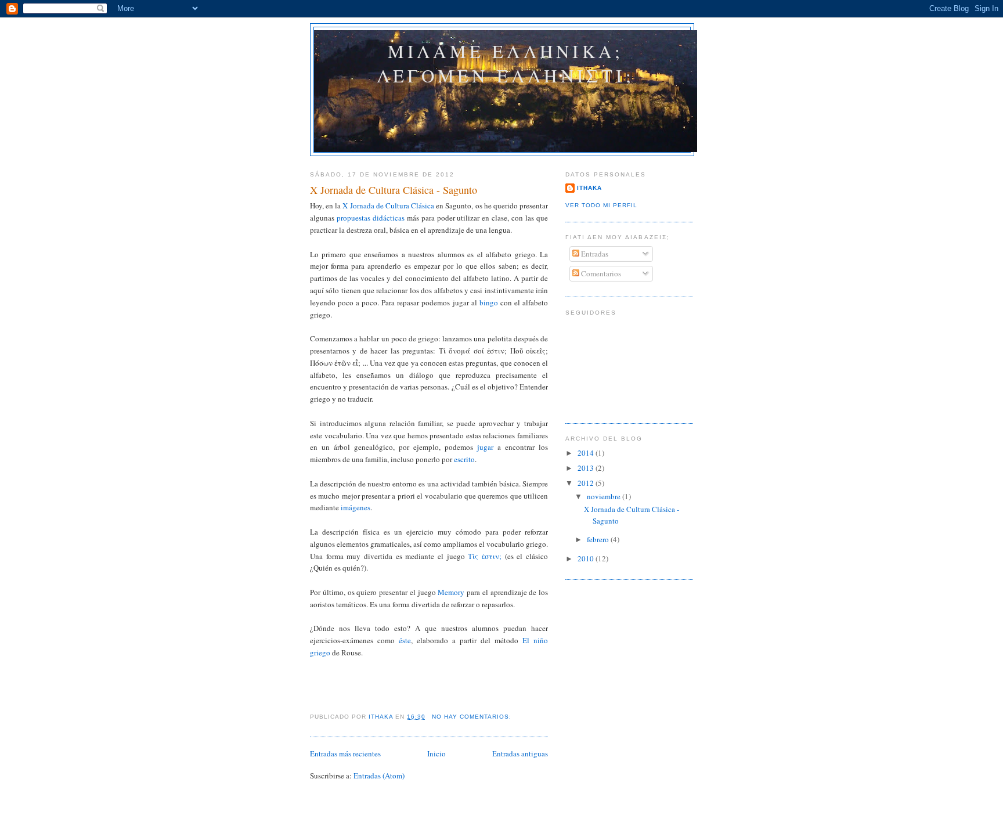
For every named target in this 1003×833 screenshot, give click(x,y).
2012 (587, 483)
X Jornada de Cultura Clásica (388, 205)
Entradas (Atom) (379, 775)
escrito (464, 459)
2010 (587, 558)
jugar (485, 447)
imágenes (355, 507)
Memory (451, 592)
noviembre (604, 496)
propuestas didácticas (371, 217)
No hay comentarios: (473, 716)
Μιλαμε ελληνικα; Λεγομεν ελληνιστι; (505, 63)
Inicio (436, 753)
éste (405, 640)
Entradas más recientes (345, 753)
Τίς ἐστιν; (484, 556)
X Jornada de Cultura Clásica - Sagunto (393, 190)
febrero (599, 539)
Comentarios (600, 273)
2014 (587, 453)
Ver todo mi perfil (601, 205)
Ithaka (589, 188)
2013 (587, 468)
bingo (488, 302)
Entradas (593, 253)
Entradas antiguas (520, 753)
